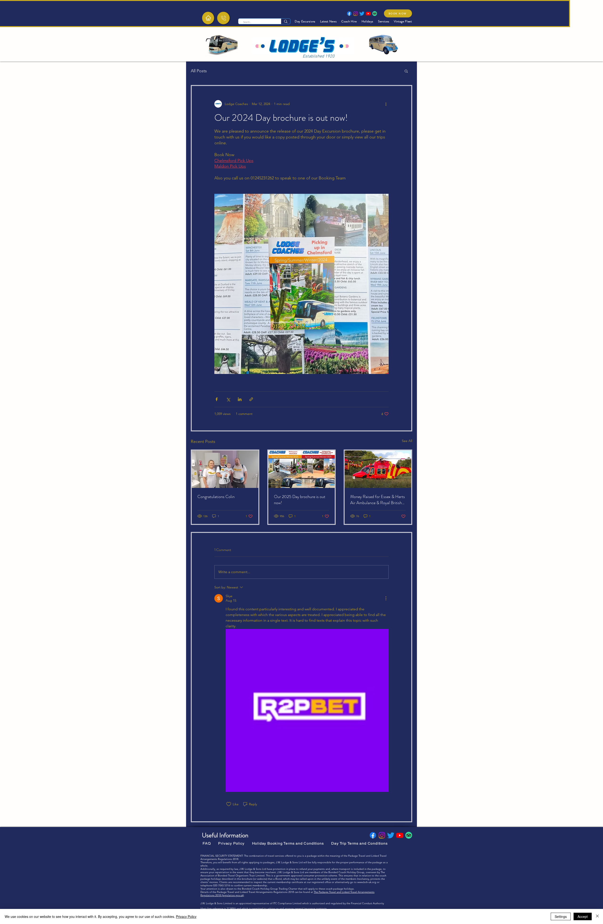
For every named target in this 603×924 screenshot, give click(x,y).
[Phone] (223, 18)
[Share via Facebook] (216, 399)
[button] (406, 71)
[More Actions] (386, 598)
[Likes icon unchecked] (229, 804)
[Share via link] (251, 399)
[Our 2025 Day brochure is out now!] (301, 469)
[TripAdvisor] (375, 13)
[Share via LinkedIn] (239, 399)
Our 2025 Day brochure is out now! (299, 500)
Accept (583, 916)
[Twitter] (362, 13)
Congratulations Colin (216, 497)
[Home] (208, 18)
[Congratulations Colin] (225, 469)
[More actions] (386, 104)
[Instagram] (356, 13)
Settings (561, 916)
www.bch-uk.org (366, 882)
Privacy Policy (186, 916)
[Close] (597, 916)
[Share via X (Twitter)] (228, 399)
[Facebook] (349, 13)
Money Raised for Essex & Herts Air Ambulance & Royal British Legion (377, 500)
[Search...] (285, 21)
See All (407, 441)
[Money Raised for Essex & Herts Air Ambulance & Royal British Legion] (378, 469)
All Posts (199, 70)
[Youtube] (368, 13)
